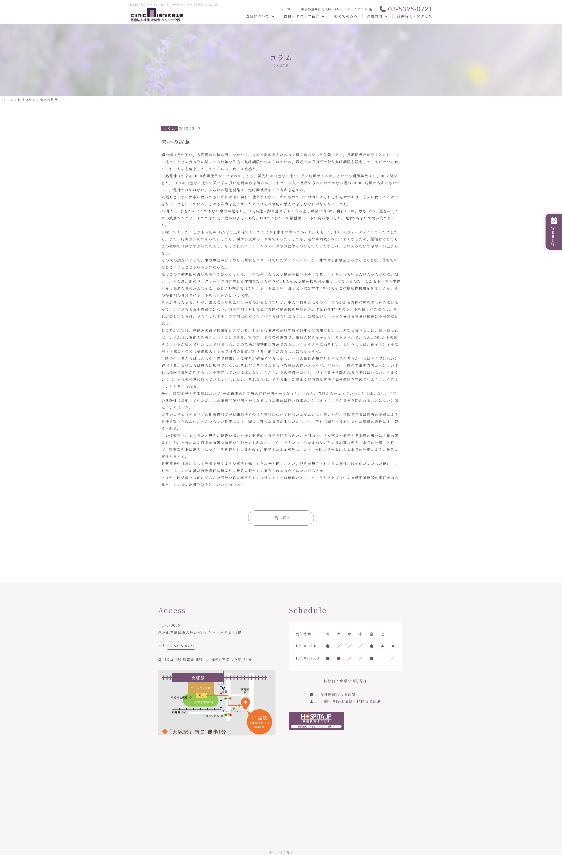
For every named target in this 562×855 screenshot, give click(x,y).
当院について (258, 16)
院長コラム (27, 99)
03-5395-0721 (409, 9)
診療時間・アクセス (414, 16)
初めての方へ (346, 16)
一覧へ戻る (281, 517)
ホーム (8, 99)
